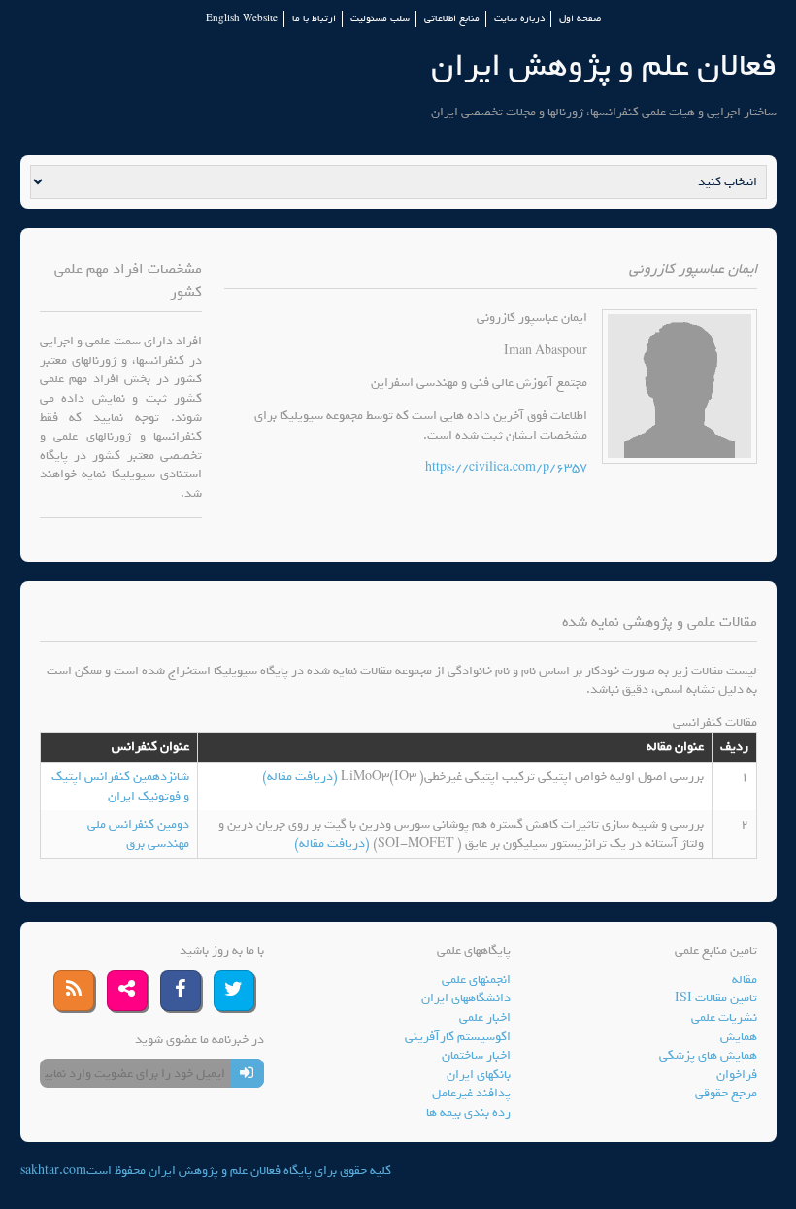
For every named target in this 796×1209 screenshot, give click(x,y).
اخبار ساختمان (476, 1055)
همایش (738, 1037)
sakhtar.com (53, 1170)
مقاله (744, 979)
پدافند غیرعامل (471, 1093)
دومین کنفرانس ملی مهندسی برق (138, 834)
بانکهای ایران (479, 1074)
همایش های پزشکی (708, 1055)
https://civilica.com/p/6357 (506, 467)
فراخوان (736, 1074)
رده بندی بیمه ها (468, 1112)
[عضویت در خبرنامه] (247, 1073)
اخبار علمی (485, 1017)
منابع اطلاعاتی (452, 19)
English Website (242, 19)
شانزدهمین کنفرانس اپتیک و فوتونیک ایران (120, 786)
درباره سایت (519, 19)
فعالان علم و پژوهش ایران (604, 65)
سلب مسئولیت (380, 19)
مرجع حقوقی (726, 1093)
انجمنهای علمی (476, 979)
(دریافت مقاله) (301, 777)
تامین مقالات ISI (716, 998)
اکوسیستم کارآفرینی (458, 1037)
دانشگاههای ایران (466, 998)
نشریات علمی (724, 1017)
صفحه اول (580, 19)
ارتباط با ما (314, 19)
